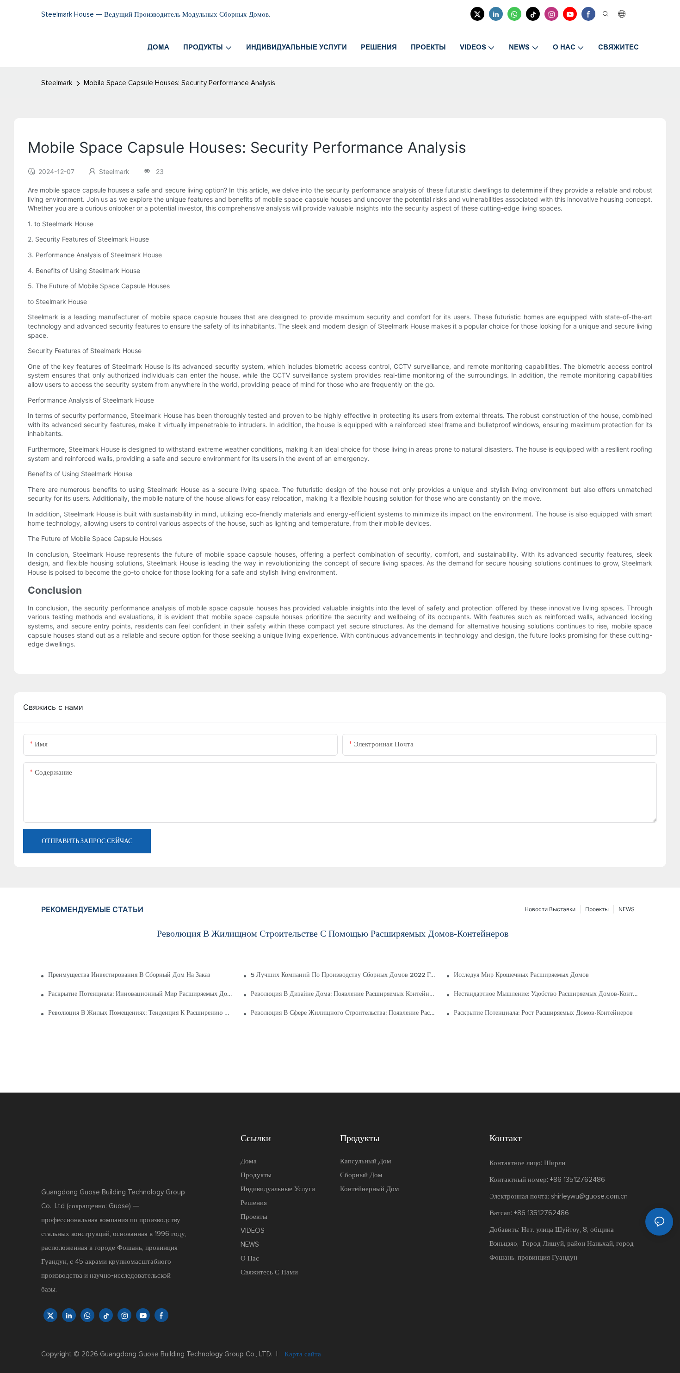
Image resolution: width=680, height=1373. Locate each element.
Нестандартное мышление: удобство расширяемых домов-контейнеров (546, 994)
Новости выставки (550, 909)
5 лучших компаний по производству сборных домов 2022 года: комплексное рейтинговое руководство (343, 975)
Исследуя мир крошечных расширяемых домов (521, 975)
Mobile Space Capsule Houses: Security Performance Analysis (179, 83)
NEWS (626, 909)
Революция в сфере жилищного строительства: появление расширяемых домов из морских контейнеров (343, 1013)
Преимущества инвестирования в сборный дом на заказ (129, 975)
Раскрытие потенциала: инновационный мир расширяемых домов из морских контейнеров (140, 994)
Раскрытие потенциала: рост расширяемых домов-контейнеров (543, 1013)
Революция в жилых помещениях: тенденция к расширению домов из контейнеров (140, 1013)
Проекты (597, 909)
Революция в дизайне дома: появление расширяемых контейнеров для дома (343, 994)
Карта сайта (302, 1354)
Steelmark (56, 83)
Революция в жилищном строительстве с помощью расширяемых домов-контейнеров (332, 933)
